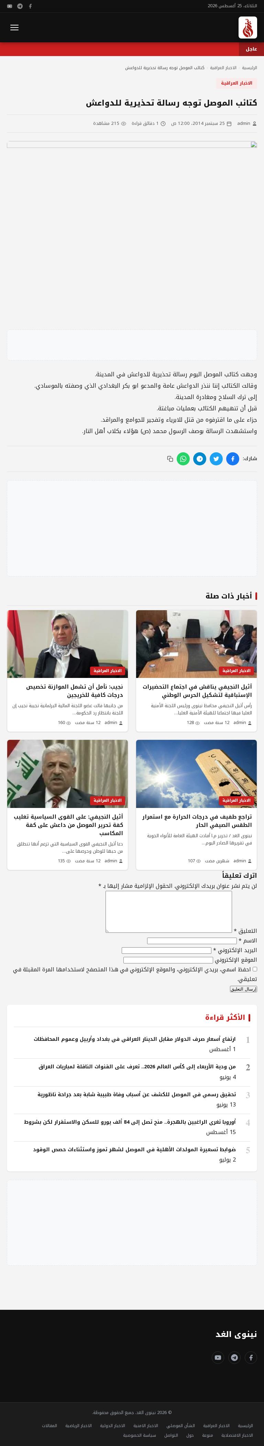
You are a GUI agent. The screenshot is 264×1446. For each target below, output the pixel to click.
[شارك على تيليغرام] (199, 458)
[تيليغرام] (20, 6)
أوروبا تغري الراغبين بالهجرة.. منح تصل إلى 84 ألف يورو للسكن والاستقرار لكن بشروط (130, 1122)
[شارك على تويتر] (216, 458)
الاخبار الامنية (145, 1426)
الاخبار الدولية (112, 1426)
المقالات (49, 1426)
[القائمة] (14, 27)
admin (243, 124)
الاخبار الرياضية (78, 1426)
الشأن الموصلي (180, 1426)
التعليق (245, 931)
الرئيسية (245, 1426)
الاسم (248, 940)
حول (190, 1435)
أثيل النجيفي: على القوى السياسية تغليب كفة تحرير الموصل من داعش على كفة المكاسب (68, 825)
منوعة (207, 1435)
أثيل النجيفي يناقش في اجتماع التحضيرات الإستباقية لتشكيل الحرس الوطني (197, 691)
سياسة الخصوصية (139, 1435)
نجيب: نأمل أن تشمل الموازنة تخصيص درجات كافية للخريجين (74, 691)
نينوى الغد (236, 1334)
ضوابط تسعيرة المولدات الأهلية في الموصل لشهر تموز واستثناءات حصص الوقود (134, 1149)
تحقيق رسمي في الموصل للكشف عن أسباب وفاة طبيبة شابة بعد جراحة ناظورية (136, 1094)
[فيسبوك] (30, 6)
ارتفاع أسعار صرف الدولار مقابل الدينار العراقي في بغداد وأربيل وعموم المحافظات (135, 1039)
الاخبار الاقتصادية (237, 1435)
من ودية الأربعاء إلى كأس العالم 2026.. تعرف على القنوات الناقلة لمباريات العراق (137, 1066)
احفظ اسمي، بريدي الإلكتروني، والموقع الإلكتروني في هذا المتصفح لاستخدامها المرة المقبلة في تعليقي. (135, 974)
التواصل (171, 1435)
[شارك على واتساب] (183, 458)
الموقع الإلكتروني (236, 959)
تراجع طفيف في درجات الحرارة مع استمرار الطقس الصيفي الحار (197, 821)
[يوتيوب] (9, 6)
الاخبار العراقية (236, 83)
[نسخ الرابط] (170, 459)
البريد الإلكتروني (235, 950)
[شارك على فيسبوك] (232, 458)
